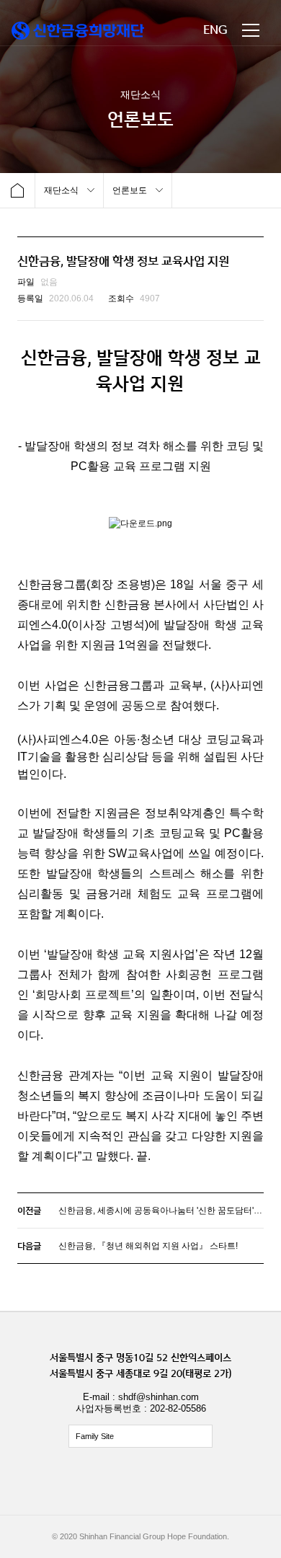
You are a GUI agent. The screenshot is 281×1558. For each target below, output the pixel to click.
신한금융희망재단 (78, 31)
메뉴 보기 (250, 30)
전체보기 (140, 1436)
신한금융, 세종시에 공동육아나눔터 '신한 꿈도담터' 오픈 (165, 1210)
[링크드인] (205, 1481)
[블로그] (75, 1481)
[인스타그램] (140, 1481)
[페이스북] (108, 1481)
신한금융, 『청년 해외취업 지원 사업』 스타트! (148, 1246)
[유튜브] (173, 1481)
